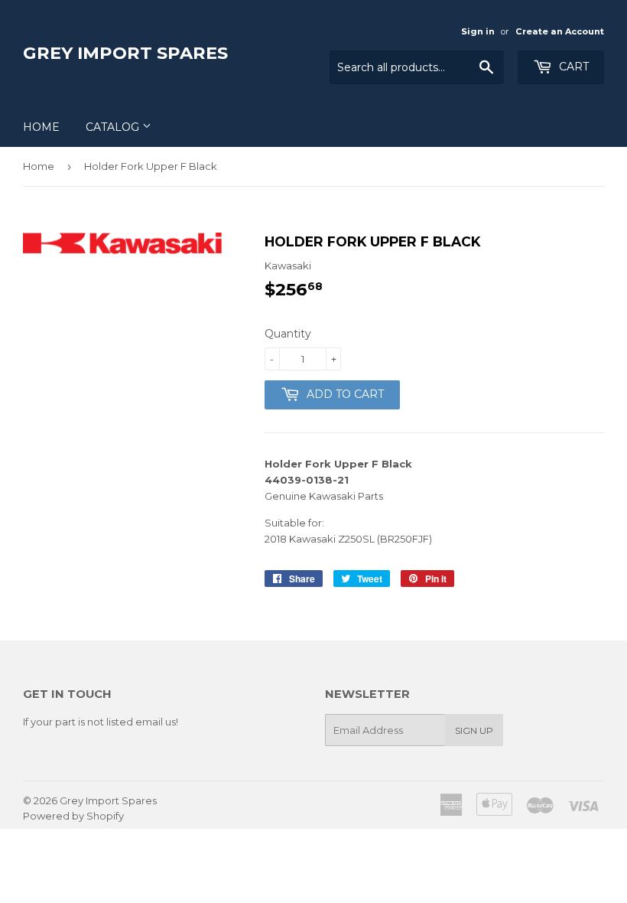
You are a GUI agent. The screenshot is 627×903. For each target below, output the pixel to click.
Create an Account (559, 31)
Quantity (288, 334)
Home (41, 127)
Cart (572, 66)
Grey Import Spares (125, 53)
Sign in (478, 31)
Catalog (114, 127)
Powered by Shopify (73, 816)
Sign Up (474, 730)
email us (155, 722)
